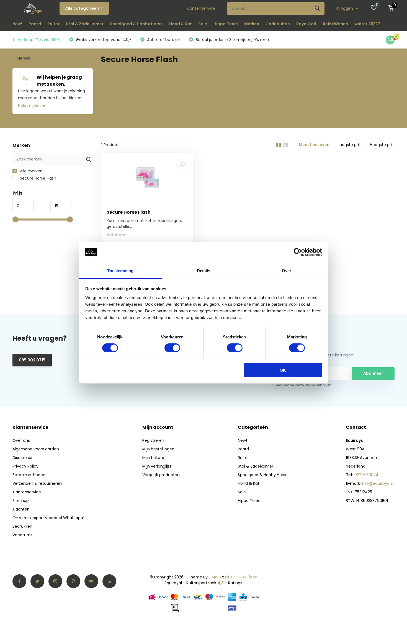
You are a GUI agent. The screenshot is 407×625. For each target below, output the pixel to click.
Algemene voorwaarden (35, 449)
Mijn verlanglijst (156, 466)
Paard (35, 24)
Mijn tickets (153, 457)
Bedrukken (22, 526)
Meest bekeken (314, 144)
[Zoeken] (317, 8)
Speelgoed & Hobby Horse (136, 24)
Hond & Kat (180, 24)
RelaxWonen (335, 24)
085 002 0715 (32, 360)
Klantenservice (201, 8)
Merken (251, 24)
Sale (202, 24)
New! (17, 24)
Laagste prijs (350, 144)
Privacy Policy (25, 466)
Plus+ (230, 577)
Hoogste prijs (382, 144)
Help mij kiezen (32, 105)
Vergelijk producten (161, 475)
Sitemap (20, 500)
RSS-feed (248, 577)
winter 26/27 (367, 24)
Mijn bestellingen (158, 449)
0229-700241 (367, 475)
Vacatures (22, 535)
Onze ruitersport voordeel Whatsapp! (48, 518)
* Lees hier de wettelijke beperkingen (301, 385)
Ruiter (53, 24)
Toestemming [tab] (120, 270)
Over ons (21, 440)
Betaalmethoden (28, 475)
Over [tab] (286, 270)
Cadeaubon (278, 24)
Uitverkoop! (36, 39)
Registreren (153, 440)
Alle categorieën (82, 8)
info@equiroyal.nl (378, 483)
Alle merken (31, 171)
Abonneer (373, 373)
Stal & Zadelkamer (85, 24)
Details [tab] (203, 270)
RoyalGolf (306, 24)
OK (283, 370)
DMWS (215, 577)
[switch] (172, 347)
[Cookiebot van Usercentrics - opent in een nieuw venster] (298, 252)
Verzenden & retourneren (37, 483)
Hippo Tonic (225, 24)
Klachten (21, 509)
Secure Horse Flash (37, 178)
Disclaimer (22, 457)
